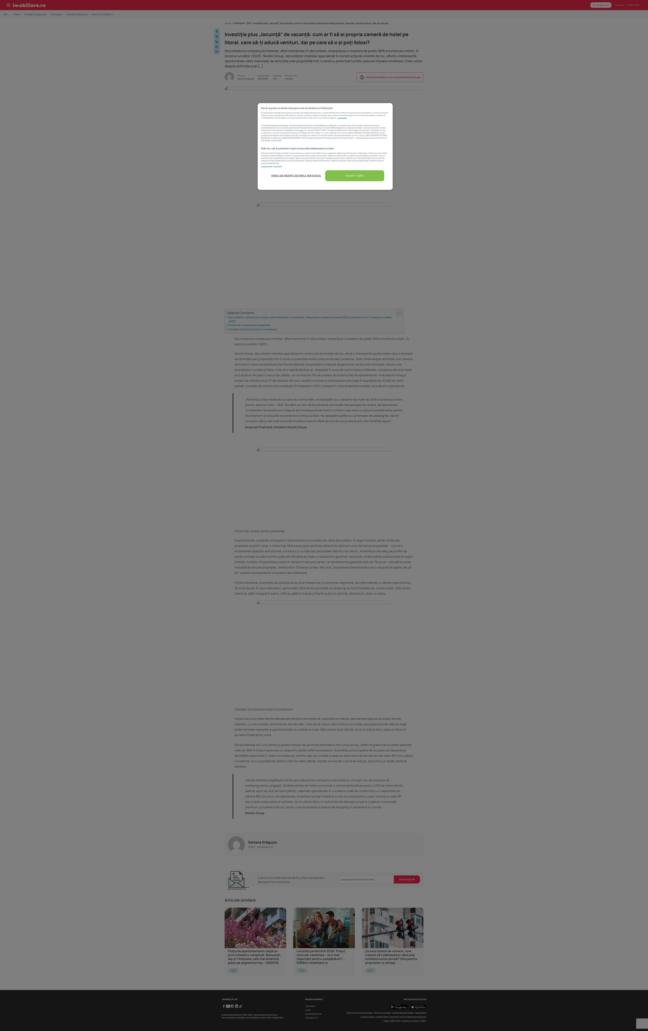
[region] (325, 146)
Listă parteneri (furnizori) (271, 166)
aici (302, 130)
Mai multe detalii (342, 118)
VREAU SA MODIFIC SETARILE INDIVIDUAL (296, 175)
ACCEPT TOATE (355, 175)
